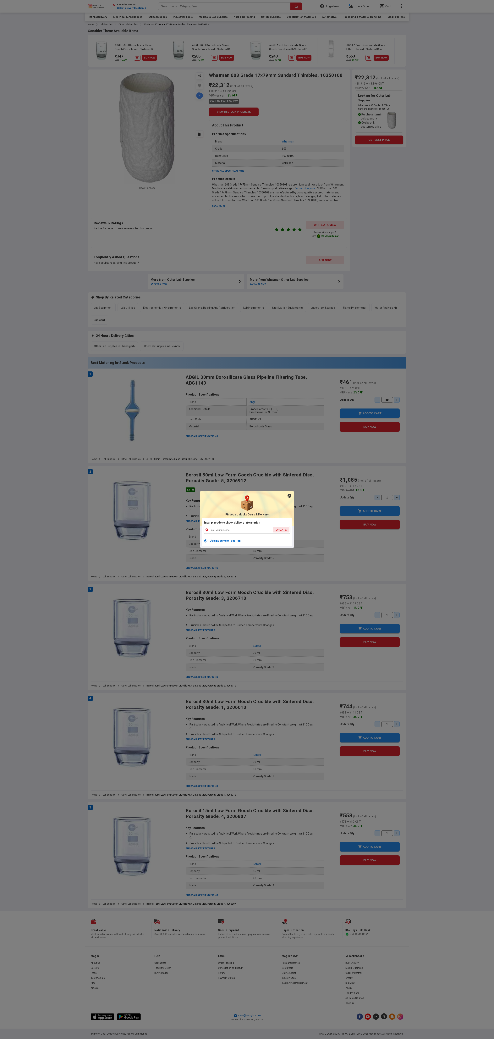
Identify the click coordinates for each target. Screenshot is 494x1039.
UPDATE (281, 529)
